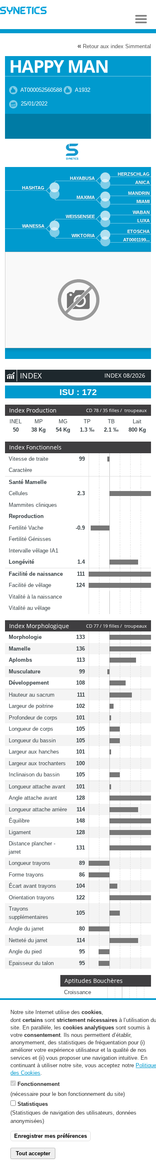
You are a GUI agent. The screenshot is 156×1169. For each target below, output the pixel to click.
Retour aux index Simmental (114, 46)
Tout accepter (33, 1153)
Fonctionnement (38, 1084)
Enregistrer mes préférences (50, 1136)
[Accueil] (23, 11)
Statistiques (32, 1104)
